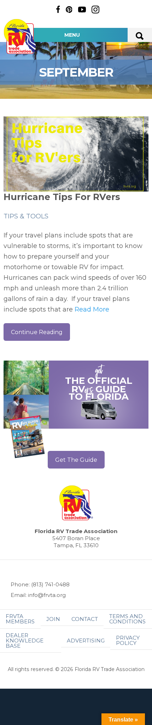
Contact (84, 619)
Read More (92, 309)
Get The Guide (76, 460)
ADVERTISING (86, 640)
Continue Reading (37, 332)
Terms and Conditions (127, 619)
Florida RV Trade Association (20, 36)
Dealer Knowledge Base (24, 640)
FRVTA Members (20, 619)
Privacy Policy (128, 640)
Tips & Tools (26, 216)
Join (53, 619)
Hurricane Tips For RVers (62, 197)
